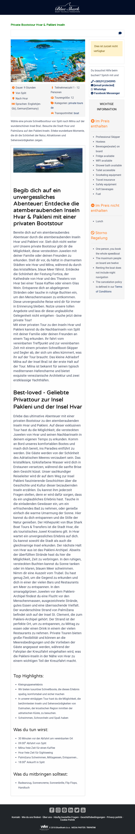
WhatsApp (99, 89)
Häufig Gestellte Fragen (66, 817)
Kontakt (16, 817)
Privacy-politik (114, 817)
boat (76, 113)
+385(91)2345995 (104, 81)
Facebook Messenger (107, 93)
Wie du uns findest (31, 817)
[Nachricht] (120, 33)
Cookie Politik (67, 820)
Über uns (47, 817)
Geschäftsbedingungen (93, 817)
